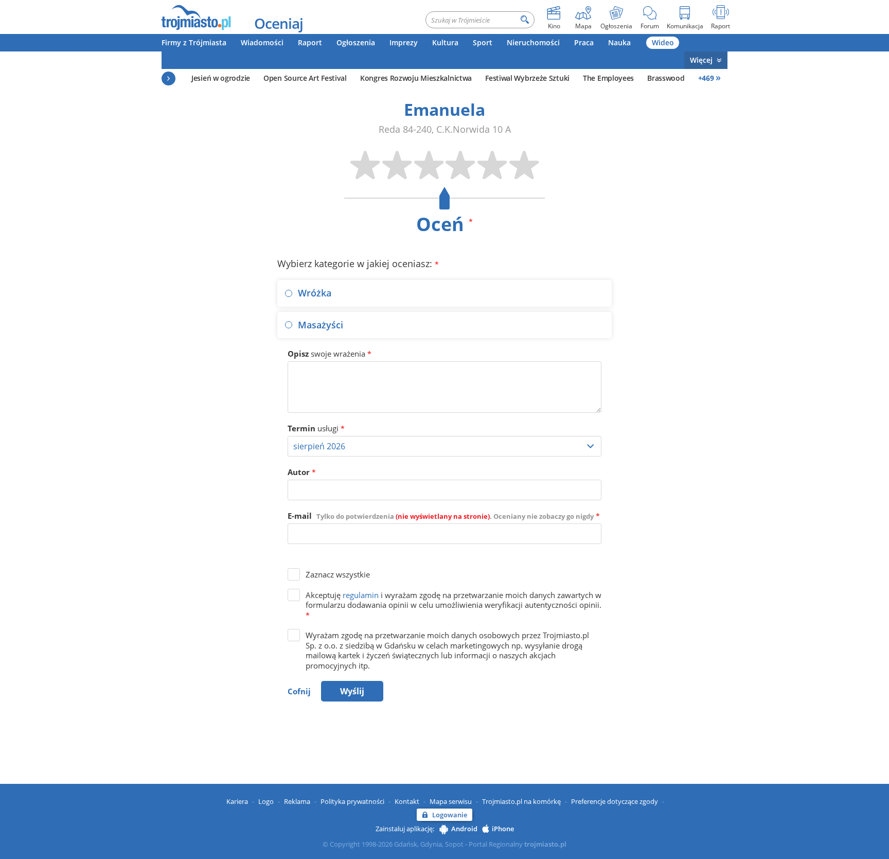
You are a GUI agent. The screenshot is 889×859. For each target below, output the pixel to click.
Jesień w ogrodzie (220, 78)
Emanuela (444, 109)
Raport (310, 42)
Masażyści (320, 325)
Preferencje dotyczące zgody (614, 801)
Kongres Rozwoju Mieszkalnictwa (416, 78)
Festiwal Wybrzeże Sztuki (527, 78)
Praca (584, 42)
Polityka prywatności (352, 801)
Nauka (619, 42)
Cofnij (299, 691)
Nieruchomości (533, 42)
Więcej (701, 60)
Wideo (663, 42)
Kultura (445, 42)
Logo (266, 801)
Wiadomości (262, 42)
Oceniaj (278, 23)
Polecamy (168, 78)
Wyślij (352, 691)
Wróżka (314, 293)
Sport (482, 42)
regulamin (361, 595)
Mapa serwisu (451, 801)
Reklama (297, 801)
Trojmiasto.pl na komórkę (521, 801)
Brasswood (665, 78)
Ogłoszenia (355, 42)
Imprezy (403, 42)
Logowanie (449, 814)
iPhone (503, 828)
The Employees (608, 78)
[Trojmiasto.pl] (195, 17)
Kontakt (407, 801)
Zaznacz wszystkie (338, 574)
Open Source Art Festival (305, 78)
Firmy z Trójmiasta (194, 42)
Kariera (237, 801)
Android (464, 828)
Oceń (444, 224)
